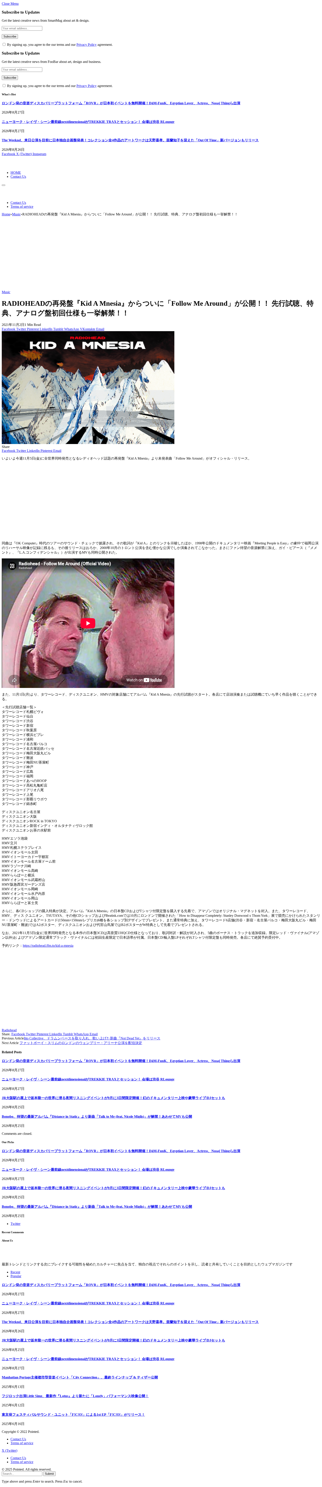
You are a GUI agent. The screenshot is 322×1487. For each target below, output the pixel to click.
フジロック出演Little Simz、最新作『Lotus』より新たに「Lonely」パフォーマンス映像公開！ (75, 1396)
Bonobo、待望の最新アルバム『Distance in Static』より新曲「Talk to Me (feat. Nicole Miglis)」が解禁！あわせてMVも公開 (97, 1116)
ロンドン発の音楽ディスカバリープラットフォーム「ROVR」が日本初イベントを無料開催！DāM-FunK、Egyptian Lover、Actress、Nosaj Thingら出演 (121, 103)
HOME (16, 172)
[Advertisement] (161, 255)
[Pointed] (16, 165)
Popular (16, 1276)
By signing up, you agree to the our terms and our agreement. (59, 44)
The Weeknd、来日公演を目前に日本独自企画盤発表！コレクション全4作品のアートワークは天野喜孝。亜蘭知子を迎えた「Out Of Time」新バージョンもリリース (130, 140)
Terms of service (22, 206)
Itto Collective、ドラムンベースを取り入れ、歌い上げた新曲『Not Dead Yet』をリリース (92, 1038)
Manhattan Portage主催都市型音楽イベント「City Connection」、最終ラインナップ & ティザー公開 (80, 1377)
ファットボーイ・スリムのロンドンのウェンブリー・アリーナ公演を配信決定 (80, 1043)
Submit (49, 1473)
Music (6, 292)
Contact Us (18, 176)
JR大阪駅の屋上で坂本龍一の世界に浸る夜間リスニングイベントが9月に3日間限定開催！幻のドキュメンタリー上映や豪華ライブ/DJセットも (113, 1098)
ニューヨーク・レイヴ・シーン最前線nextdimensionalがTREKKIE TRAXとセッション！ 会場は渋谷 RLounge (88, 122)
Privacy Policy (86, 44)
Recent (15, 1272)
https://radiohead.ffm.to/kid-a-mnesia (48, 945)
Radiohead (9, 1030)
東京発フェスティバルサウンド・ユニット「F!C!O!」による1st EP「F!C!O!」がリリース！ (73, 1414)
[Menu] (3, 185)
